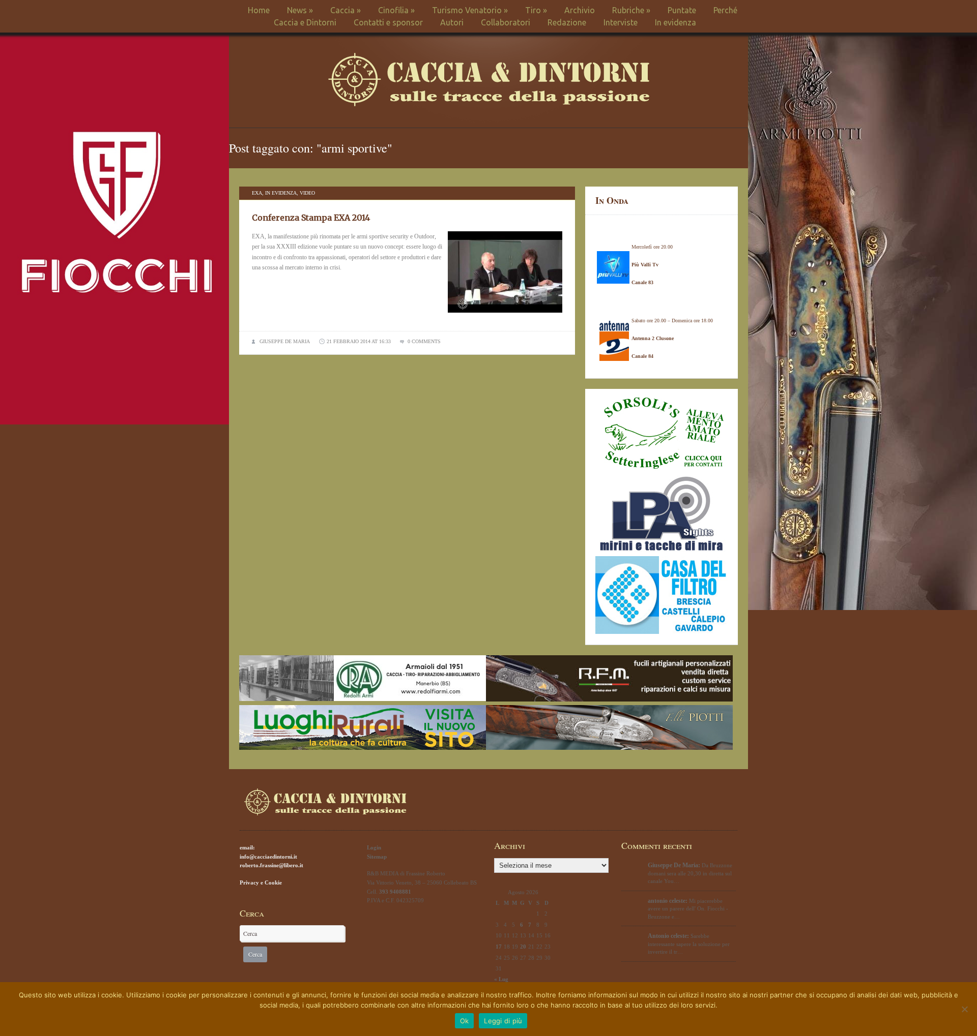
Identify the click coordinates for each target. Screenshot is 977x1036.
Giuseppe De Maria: (674, 865)
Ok (464, 1021)
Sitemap (377, 857)
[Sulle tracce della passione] (488, 104)
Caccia (345, 10)
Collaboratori (505, 22)
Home (259, 10)
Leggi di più (503, 1021)
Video (307, 193)
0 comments (424, 341)
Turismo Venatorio (470, 10)
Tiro (536, 10)
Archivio (579, 10)
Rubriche (631, 10)
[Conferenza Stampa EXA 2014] (505, 315)
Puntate (682, 10)
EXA (257, 193)
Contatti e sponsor (388, 22)
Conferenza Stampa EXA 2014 (311, 217)
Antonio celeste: (668, 935)
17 (499, 946)
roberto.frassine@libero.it (271, 865)
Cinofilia (396, 10)
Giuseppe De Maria (285, 341)
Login (374, 847)
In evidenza (675, 22)
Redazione (567, 22)
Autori (452, 22)
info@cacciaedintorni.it (268, 857)
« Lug (501, 979)
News (300, 10)
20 (523, 946)
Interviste (621, 22)
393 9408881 (395, 892)
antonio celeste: (667, 900)
